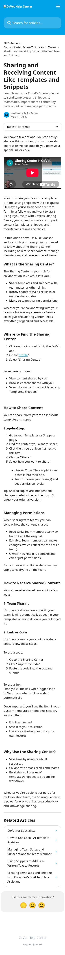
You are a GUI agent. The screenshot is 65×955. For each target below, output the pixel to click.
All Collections (12, 43)
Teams (52, 47)
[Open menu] (58, 6)
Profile (23, 355)
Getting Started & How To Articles (24, 47)
